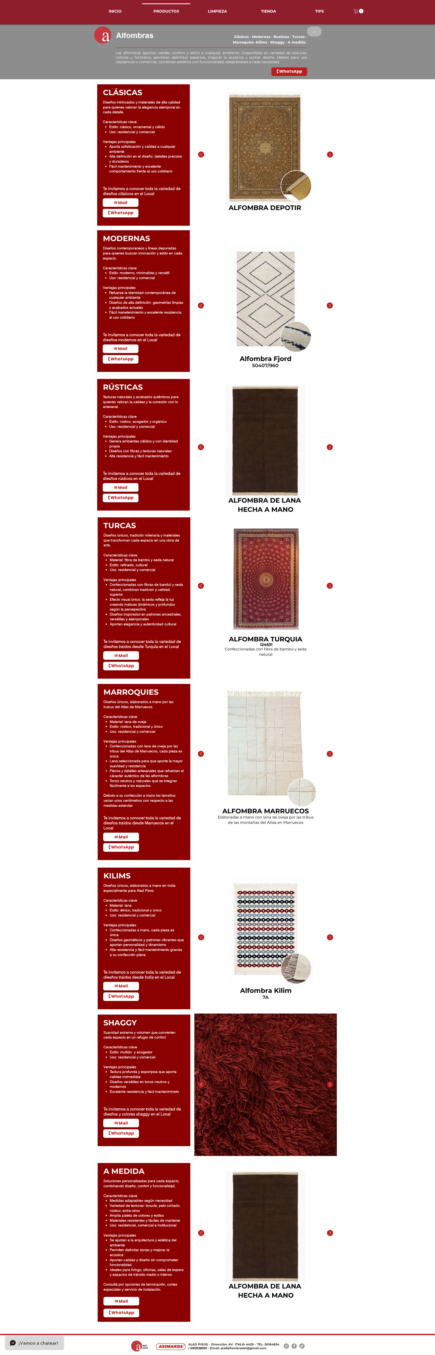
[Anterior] (201, 154)
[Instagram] (286, 1346)
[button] (359, 11)
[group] (265, 154)
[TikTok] (302, 1346)
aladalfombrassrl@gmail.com (244, 1348)
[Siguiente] (330, 154)
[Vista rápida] (265, 155)
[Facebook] (294, 1346)
